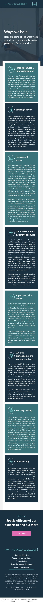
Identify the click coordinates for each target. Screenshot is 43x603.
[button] (34, 4)
